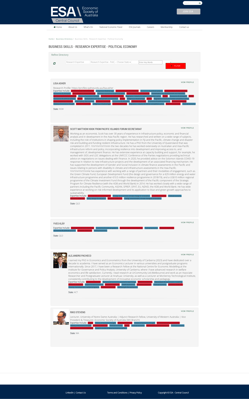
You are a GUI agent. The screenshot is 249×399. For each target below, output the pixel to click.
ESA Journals (134, 27)
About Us (72, 27)
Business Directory (64, 39)
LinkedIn (70, 392)
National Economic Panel (110, 27)
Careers (150, 27)
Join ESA (188, 11)
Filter (177, 66)
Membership (167, 27)
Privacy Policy (136, 392)
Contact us (184, 27)
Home (59, 27)
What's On (88, 27)
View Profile (187, 82)
